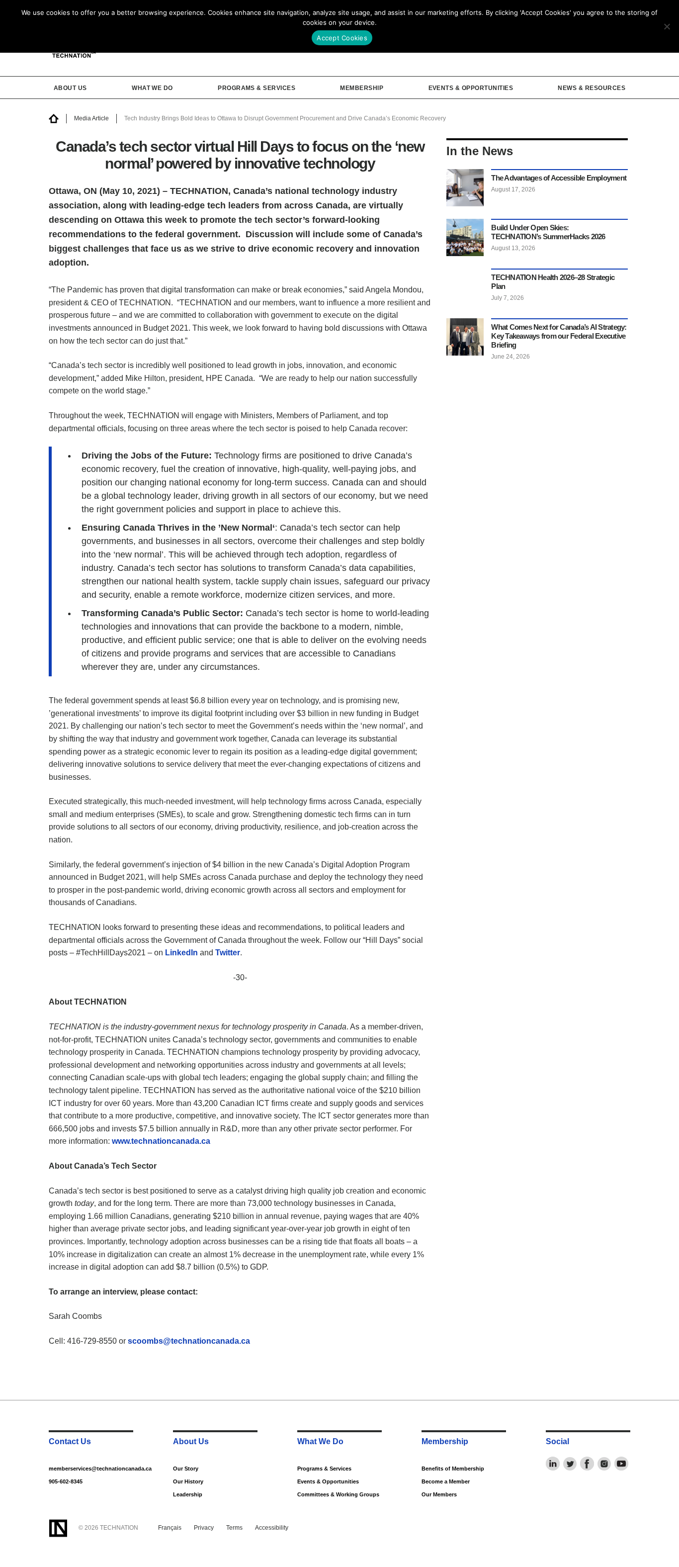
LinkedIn (181, 952)
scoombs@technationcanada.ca (189, 1341)
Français (169, 1527)
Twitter (227, 952)
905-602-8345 (66, 1481)
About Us (70, 88)
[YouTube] (621, 1464)
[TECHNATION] (58, 1528)
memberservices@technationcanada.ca (90, 1469)
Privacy (204, 1527)
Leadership (187, 1494)
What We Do (152, 88)
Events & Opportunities (470, 88)
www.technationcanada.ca (161, 1141)
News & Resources (591, 88)
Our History (188, 1481)
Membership (361, 88)
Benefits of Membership (453, 1469)
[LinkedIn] (553, 1464)
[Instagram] (604, 1464)
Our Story (185, 1469)
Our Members (439, 1494)
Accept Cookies (342, 38)
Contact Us (70, 1441)
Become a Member (446, 1481)
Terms (234, 1527)
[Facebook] (587, 1464)
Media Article (91, 118)
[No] (667, 26)
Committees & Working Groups (338, 1494)
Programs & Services (256, 88)
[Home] (54, 118)
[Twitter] (570, 1464)
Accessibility (271, 1527)
